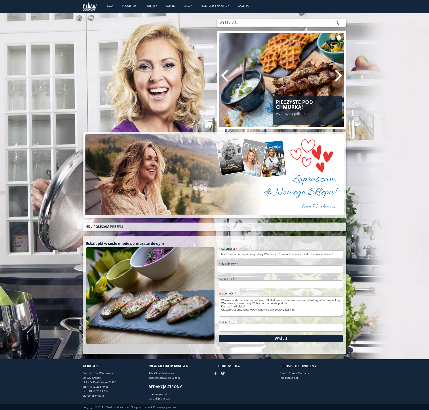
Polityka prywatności (165, 407)
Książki (170, 6)
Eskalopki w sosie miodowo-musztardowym (125, 243)
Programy (129, 6)
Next (338, 75)
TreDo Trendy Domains (294, 373)
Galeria (243, 6)
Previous (225, 75)
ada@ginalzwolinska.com (164, 378)
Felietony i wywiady (215, 6)
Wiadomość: (227, 293)
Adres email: (228, 278)
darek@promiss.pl (160, 398)
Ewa (110, 6)
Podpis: (224, 322)
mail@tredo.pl (289, 378)
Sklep (188, 6)
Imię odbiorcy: (229, 263)
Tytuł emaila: (228, 248)
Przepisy (151, 6)
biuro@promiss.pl (94, 395)
